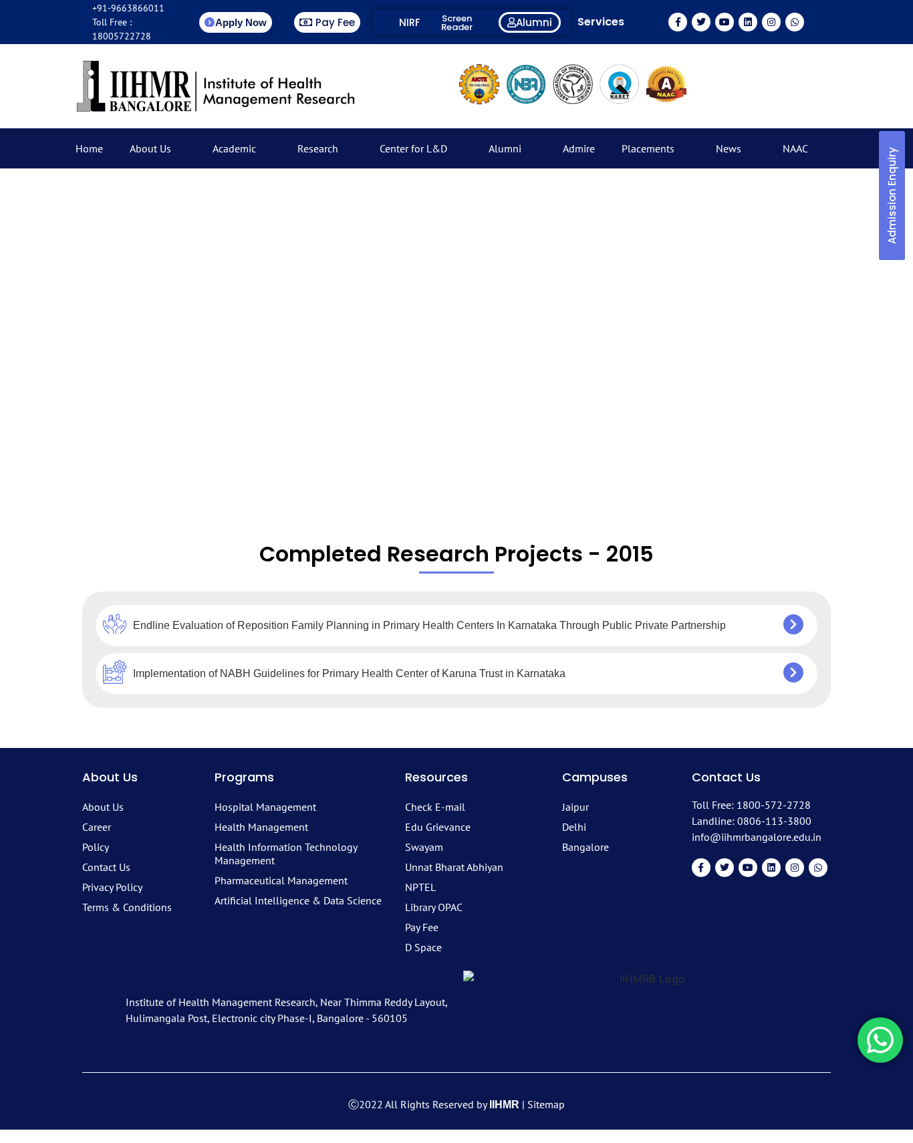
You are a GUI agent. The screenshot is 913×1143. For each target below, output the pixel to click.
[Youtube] (724, 22)
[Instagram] (771, 22)
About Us (150, 148)
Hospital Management (265, 806)
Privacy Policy (112, 887)
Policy (95, 847)
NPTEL (420, 887)
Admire (579, 148)
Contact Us (106, 867)
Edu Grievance (438, 827)
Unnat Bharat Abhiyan (454, 867)
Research (317, 148)
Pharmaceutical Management (281, 880)
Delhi (574, 827)
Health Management (261, 827)
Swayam (424, 847)
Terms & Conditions (127, 907)
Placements (648, 148)
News (728, 148)
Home (89, 148)
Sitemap (546, 1104)
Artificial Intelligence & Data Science (298, 900)
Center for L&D (413, 148)
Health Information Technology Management (286, 853)
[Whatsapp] (794, 22)
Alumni (505, 148)
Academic (234, 148)
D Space (423, 947)
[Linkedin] (748, 22)
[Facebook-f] (677, 22)
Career (96, 827)
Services (600, 21)
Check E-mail (435, 806)
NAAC (795, 148)
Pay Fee (421, 927)
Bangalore (585, 847)
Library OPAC (434, 907)
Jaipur (575, 806)
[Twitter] (701, 22)
